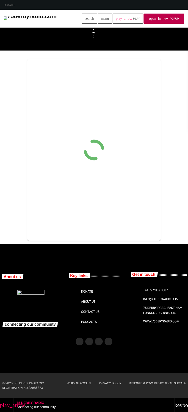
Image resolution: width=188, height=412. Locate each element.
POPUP (164, 18)
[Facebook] (79, 341)
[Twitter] (89, 341)
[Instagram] (108, 341)
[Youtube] (99, 341)
